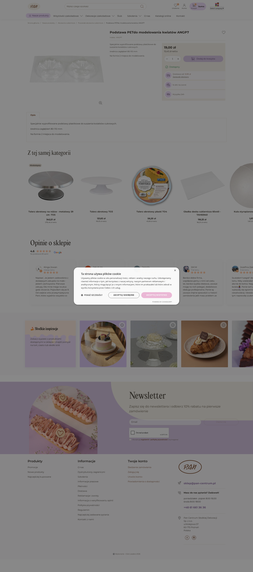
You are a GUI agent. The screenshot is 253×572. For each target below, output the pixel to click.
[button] (91, 295)
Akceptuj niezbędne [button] (123, 295)
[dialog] (126, 286)
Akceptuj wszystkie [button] (156, 295)
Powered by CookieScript (162, 302)
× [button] (175, 270)
